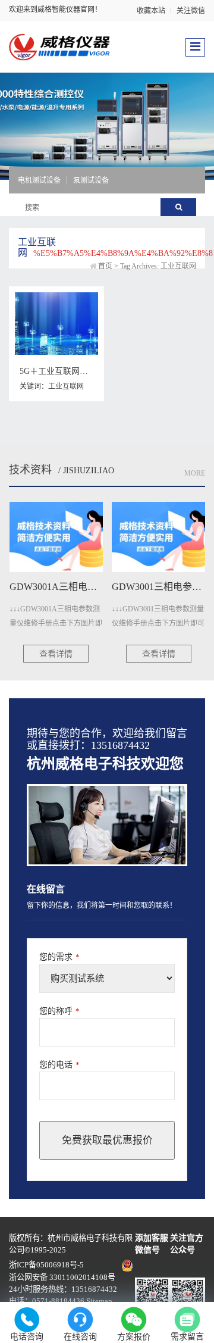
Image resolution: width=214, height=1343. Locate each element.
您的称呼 (59, 1011)
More (194, 473)
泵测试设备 (91, 180)
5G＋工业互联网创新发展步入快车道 (87, 371)
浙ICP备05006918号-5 (46, 1264)
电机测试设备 (39, 180)
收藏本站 (151, 11)
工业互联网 (66, 386)
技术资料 (30, 470)
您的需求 (59, 956)
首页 (105, 266)
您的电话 (59, 1064)
